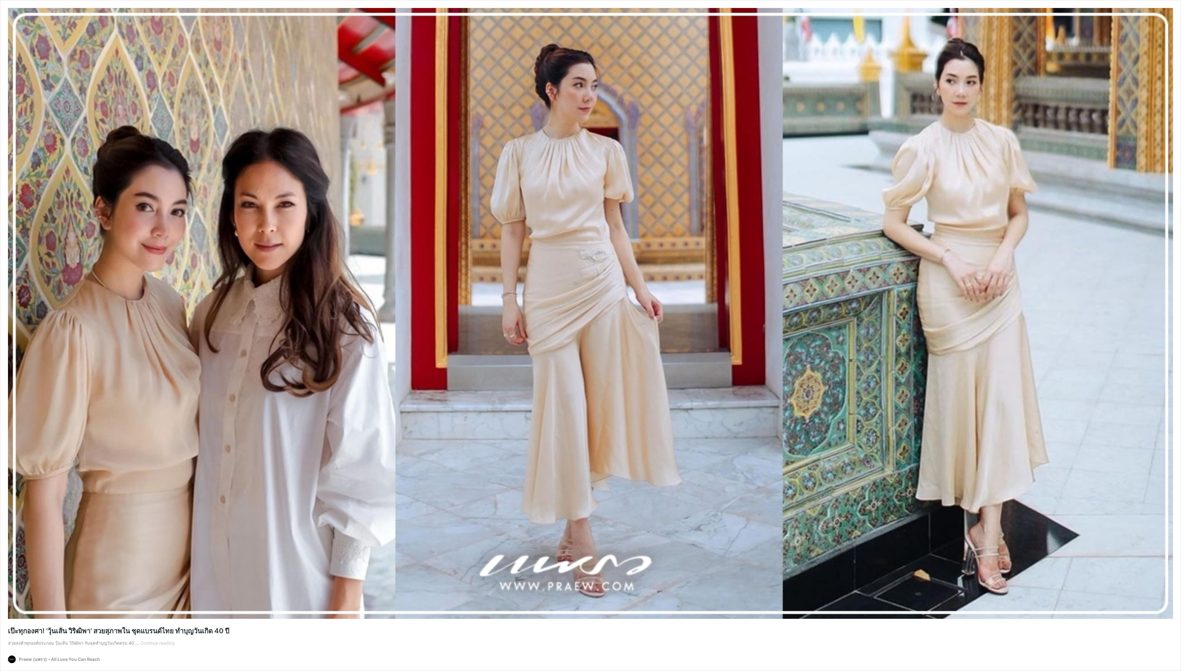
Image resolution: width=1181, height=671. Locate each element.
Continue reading (157, 643)
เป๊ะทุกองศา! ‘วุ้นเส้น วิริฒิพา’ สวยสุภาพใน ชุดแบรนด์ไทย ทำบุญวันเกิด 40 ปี (118, 631)
